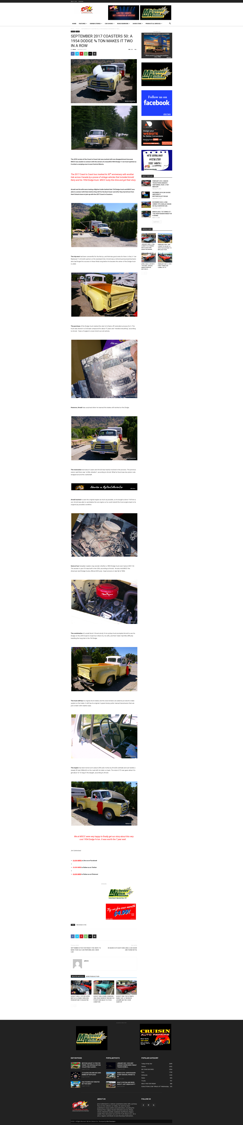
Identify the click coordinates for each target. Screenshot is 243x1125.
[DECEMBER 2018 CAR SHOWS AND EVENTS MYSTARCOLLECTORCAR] (145, 195)
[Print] (94, 54)
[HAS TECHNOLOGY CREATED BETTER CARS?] (75, 1084)
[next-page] (75, 1006)
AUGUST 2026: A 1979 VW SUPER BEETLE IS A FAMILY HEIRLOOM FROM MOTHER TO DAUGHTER (80, 998)
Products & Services (153, 23)
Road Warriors (122, 23)
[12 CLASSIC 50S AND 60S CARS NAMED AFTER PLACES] (75, 1075)
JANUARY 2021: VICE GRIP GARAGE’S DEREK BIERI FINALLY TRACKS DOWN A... (126, 1065)
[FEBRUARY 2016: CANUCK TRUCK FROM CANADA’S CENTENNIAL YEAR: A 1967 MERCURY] (146, 183)
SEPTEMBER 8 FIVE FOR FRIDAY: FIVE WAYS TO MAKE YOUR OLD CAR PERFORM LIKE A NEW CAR (86, 950)
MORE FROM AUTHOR (92, 976)
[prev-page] (72, 1006)
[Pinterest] (81, 54)
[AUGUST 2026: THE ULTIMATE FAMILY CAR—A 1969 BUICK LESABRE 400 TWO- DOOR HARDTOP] (126, 987)
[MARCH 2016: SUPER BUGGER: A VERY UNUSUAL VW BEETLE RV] (111, 1075)
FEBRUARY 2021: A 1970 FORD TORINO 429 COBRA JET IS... (164, 265)
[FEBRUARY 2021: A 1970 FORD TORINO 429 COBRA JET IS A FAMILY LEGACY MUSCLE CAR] (165, 258)
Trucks (77, 31)
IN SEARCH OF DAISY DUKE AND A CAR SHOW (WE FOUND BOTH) (122, 949)
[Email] (90, 54)
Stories (78, 29)
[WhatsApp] (86, 54)
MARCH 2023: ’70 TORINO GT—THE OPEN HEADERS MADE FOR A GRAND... (162, 213)
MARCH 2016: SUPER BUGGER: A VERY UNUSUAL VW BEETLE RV (126, 1074)
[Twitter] (77, 54)
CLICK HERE (77, 860)
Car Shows (109, 23)
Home (74, 23)
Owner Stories (95, 23)
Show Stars (137, 23)
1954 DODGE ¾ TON (81, 925)
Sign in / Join (74, 1)
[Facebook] (73, 54)
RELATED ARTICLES (78, 976)
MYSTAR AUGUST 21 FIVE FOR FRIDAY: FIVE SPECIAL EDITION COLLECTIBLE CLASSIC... (91, 1065)
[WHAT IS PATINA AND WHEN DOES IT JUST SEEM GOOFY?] (111, 1084)
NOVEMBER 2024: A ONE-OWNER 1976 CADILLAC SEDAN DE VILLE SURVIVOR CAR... (161, 204)
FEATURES (82, 23)
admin (74, 49)
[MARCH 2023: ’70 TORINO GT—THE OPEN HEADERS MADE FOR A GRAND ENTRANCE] (146, 214)
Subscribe (81, 1)
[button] (170, 24)
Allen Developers (110, 1121)
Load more (156, 222)
